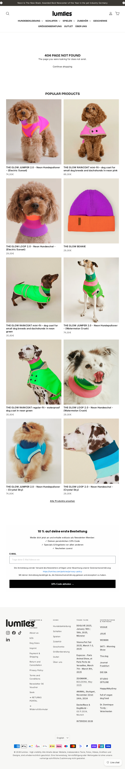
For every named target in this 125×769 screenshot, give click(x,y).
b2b (31, 638)
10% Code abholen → (62, 584)
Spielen (68, 20)
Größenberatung (50, 26)
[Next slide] (124, 3)
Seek (32, 692)
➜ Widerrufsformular (39, 707)
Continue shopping (62, 66)
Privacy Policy (36, 670)
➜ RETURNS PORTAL (35, 699)
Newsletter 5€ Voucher (37, 685)
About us (34, 633)
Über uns (81, 26)
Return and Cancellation (36, 663)
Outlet (68, 26)
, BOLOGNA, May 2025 (84, 681)
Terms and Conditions (35, 677)
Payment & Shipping (35, 655)
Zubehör (83, 20)
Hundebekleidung (29, 20)
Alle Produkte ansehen (62, 501)
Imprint (33, 648)
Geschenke (100, 20)
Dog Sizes (34, 643)
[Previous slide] (1, 3)
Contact (33, 627)
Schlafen (51, 20)
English (60, 738)
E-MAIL (12, 554)
